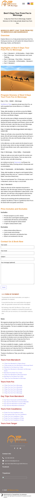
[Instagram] (17, 448)
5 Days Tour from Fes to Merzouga (13, 392)
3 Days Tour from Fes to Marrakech (13, 387)
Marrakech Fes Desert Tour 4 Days (13, 372)
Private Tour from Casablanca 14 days (14, 420)
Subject (3, 256)
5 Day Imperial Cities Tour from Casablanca (15, 414)
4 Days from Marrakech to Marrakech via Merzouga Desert (17, 369)
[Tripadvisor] (20, 448)
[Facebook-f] (14, 448)
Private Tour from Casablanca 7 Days (13, 416)
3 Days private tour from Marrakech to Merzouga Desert (18, 365)
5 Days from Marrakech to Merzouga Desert (15, 374)
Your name (4, 244)
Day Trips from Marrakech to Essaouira (14, 405)
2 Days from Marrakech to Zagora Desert (14, 363)
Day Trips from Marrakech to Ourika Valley (15, 403)
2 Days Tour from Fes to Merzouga (13, 385)
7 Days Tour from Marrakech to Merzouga (15, 378)
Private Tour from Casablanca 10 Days (14, 418)
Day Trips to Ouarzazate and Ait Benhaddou (15, 399)
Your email (4, 250)
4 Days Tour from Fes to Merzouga (13, 391)
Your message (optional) (8, 262)
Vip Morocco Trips (6, 104)
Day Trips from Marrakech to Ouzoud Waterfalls (16, 401)
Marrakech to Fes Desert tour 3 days (13, 367)
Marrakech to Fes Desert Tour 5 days (13, 376)
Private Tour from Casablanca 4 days (13, 412)
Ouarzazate (17, 162)
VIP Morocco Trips (13, 490)
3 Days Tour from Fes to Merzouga (13, 389)
